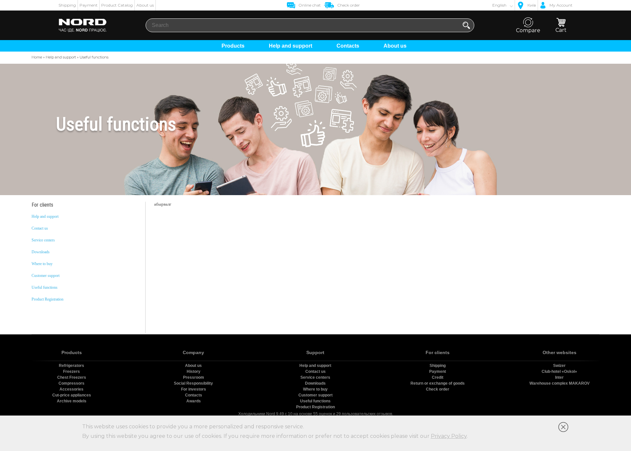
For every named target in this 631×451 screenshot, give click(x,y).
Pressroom (193, 377)
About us (145, 5)
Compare (528, 30)
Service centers (43, 240)
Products (233, 46)
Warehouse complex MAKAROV (559, 383)
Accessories (71, 389)
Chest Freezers (71, 377)
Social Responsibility (193, 383)
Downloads (41, 252)
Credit (437, 377)
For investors (193, 389)
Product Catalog (117, 5)
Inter (559, 377)
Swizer (559, 365)
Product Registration (47, 299)
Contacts (348, 46)
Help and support (290, 46)
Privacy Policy (449, 436)
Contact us (40, 228)
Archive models (71, 401)
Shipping (67, 5)
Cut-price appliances (71, 395)
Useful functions (45, 287)
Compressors (71, 383)
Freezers (71, 371)
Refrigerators (71, 365)
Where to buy (42, 263)
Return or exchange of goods (437, 383)
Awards (193, 401)
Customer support (45, 275)
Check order (437, 389)
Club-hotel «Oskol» (559, 371)
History (193, 371)
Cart (561, 30)
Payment (89, 5)
